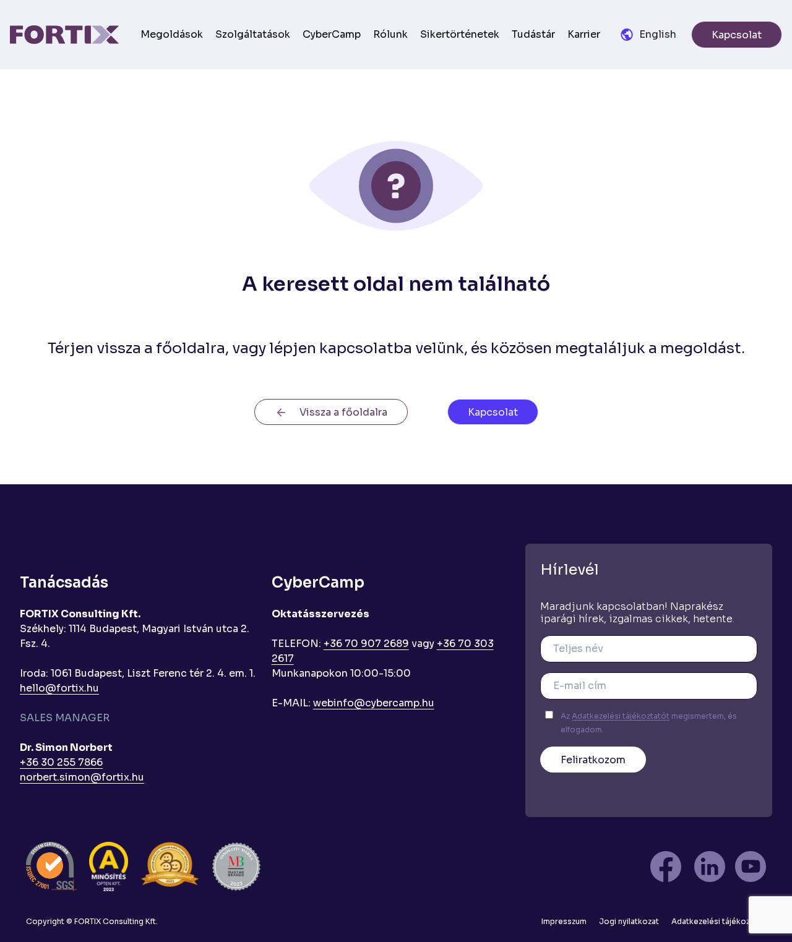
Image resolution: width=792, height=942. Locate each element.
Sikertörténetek (459, 34)
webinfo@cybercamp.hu (373, 702)
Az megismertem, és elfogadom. (649, 722)
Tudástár (533, 34)
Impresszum (564, 921)
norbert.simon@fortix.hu (82, 777)
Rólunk (390, 34)
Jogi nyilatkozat (629, 921)
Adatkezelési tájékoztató (718, 921)
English (657, 34)
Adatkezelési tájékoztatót (620, 716)
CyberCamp (332, 34)
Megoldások (171, 34)
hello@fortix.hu (59, 688)
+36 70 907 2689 (366, 643)
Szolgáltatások (252, 34)
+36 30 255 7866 (61, 762)
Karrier (583, 34)
